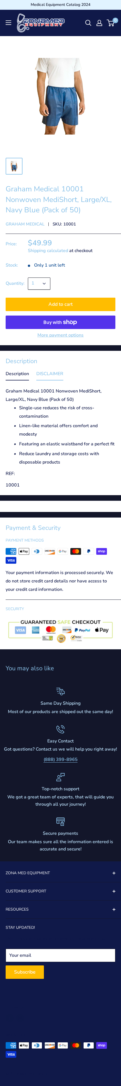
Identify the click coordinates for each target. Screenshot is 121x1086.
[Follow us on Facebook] (10, 1018)
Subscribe (24, 972)
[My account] (99, 23)
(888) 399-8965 (61, 759)
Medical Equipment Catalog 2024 (60, 4)
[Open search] (88, 23)
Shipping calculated (48, 251)
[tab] (17, 375)
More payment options (60, 335)
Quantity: (15, 283)
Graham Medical (25, 224)
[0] (110, 23)
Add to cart (60, 304)
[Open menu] (8, 22)
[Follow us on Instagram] (20, 1018)
